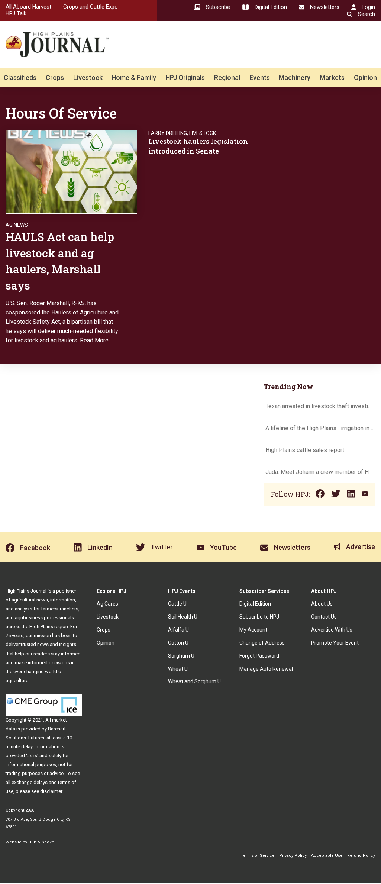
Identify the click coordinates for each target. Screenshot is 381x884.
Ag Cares (107, 604)
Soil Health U (182, 617)
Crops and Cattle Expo (90, 6)
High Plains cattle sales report (304, 450)
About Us (322, 604)
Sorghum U (181, 656)
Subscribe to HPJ (259, 617)
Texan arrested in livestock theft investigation (319, 406)
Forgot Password (259, 656)
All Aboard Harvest (28, 6)
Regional (227, 77)
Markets (332, 77)
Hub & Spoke (41, 842)
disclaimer (51, 791)
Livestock (88, 77)
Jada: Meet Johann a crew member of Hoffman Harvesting (319, 471)
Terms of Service (258, 855)
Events (259, 77)
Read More (94, 340)
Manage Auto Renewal (266, 669)
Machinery (294, 77)
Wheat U (178, 669)
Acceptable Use (327, 855)
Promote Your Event (335, 643)
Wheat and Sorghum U (194, 681)
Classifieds (20, 77)
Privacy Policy (293, 855)
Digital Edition (255, 604)
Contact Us (324, 617)
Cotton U (178, 643)
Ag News (17, 225)
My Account (253, 630)
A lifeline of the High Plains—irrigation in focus (319, 428)
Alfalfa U (178, 630)
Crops (55, 77)
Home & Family (134, 77)
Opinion (365, 77)
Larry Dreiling (167, 133)
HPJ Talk (16, 13)
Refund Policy (361, 855)
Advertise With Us (331, 630)
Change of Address (262, 643)
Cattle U (177, 604)
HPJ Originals (185, 77)
